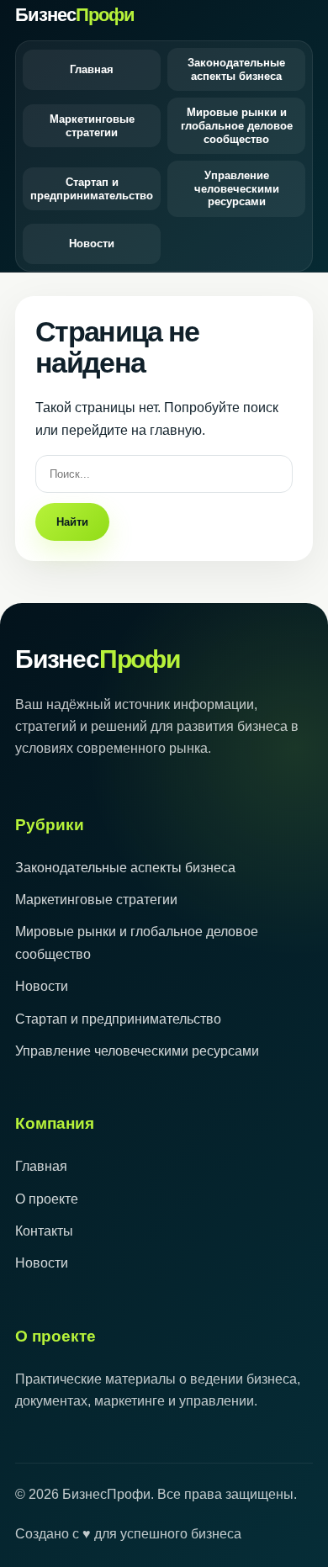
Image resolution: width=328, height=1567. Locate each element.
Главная (92, 69)
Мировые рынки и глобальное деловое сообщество (237, 125)
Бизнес (75, 14)
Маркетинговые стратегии (92, 126)
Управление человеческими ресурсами (236, 188)
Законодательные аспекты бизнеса (236, 69)
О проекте (46, 1199)
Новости (91, 243)
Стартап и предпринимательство (91, 189)
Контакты (44, 1231)
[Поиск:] (164, 473)
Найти (72, 522)
